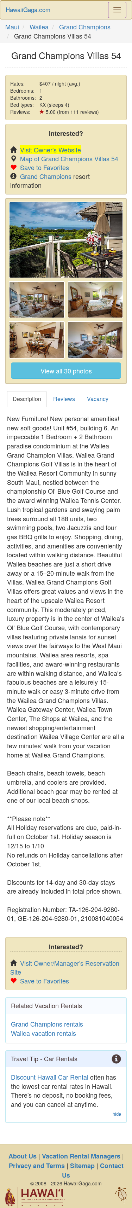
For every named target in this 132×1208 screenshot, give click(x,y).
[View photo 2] (37, 300)
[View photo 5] (96, 340)
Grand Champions (85, 26)
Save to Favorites (44, 167)
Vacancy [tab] (97, 399)
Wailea (39, 26)
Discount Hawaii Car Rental (49, 1076)
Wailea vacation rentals (43, 1033)
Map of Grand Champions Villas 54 (69, 158)
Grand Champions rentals (47, 1023)
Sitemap (82, 1165)
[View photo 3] (96, 300)
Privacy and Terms (37, 1165)
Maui (12, 26)
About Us (22, 1156)
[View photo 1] (66, 240)
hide (117, 1114)
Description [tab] (27, 399)
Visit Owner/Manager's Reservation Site (64, 967)
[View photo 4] (37, 340)
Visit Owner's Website (50, 149)
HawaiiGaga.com (28, 9)
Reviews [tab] (64, 399)
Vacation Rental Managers (81, 1156)
